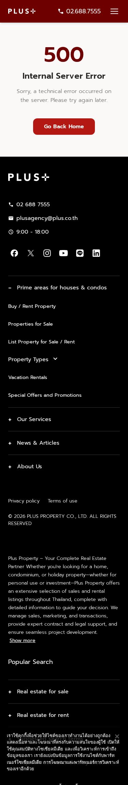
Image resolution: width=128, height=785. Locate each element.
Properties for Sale (30, 324)
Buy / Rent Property (32, 306)
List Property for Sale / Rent (41, 341)
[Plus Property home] (21, 11)
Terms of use (62, 501)
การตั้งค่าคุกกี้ (64, 760)
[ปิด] (117, 715)
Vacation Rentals (27, 377)
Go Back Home (64, 126)
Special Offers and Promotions (45, 395)
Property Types (28, 359)
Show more (22, 640)
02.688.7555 (83, 11)
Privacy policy (24, 501)
